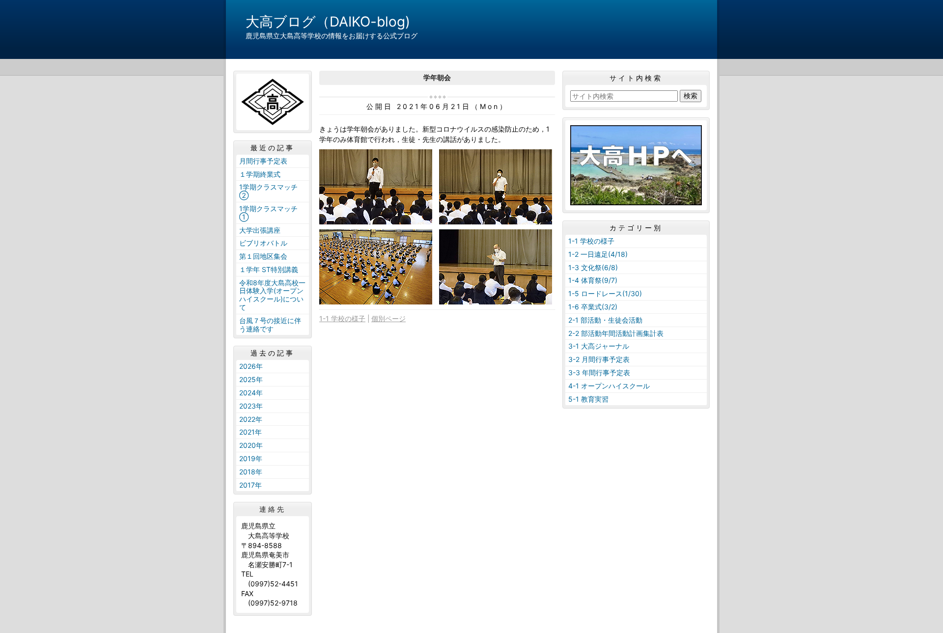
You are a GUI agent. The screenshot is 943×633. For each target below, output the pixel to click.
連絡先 (272, 509)
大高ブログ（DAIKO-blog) (328, 21)
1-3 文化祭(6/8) (593, 267)
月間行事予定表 (263, 161)
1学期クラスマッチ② (268, 191)
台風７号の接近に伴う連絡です (270, 324)
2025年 (251, 379)
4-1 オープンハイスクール (609, 386)
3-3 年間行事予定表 (599, 372)
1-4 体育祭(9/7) (592, 280)
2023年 (251, 406)
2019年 (250, 458)
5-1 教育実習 (588, 399)
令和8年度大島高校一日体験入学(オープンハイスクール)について (272, 294)
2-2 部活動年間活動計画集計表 (616, 333)
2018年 (250, 472)
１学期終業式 (259, 174)
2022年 (250, 419)
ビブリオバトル (263, 243)
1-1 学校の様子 (342, 318)
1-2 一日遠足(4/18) (598, 254)
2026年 (251, 366)
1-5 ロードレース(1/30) (605, 293)
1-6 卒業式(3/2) (592, 307)
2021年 (250, 432)
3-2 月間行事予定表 (599, 359)
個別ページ (388, 318)
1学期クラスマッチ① (268, 212)
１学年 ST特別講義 (268, 269)
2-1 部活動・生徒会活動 (605, 320)
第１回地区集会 (263, 256)
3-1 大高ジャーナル (598, 346)
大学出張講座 (259, 230)
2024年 (251, 392)
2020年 (251, 445)
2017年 (250, 485)
